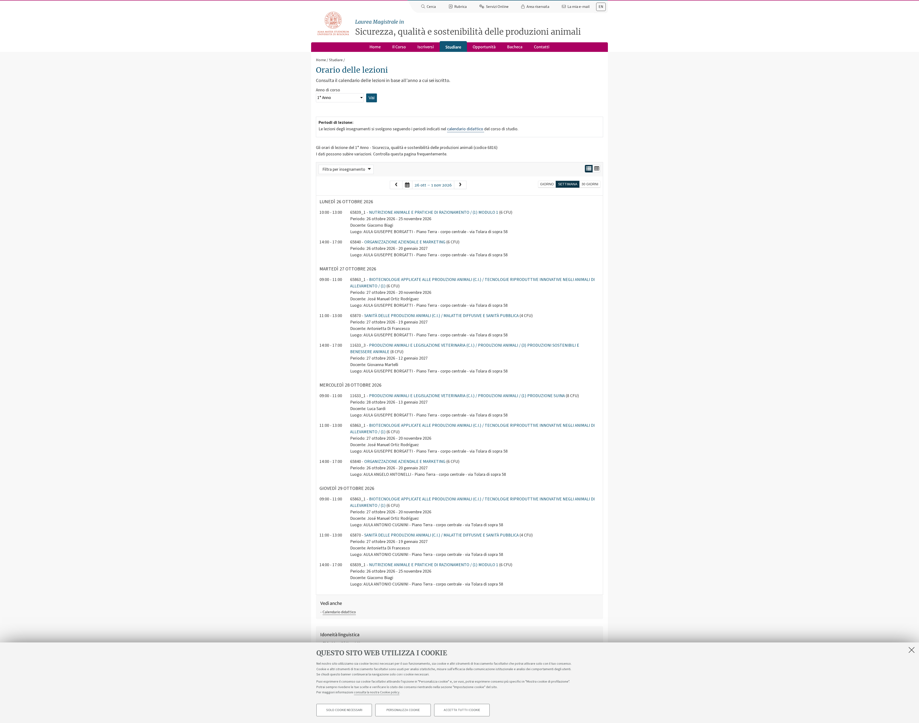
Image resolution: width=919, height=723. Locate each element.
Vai (372, 97)
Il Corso (399, 46)
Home (375, 46)
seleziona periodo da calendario (407, 185)
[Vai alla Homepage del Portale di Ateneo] (333, 24)
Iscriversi (425, 46)
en (601, 6)
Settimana (567, 184)
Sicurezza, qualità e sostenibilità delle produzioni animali (468, 28)
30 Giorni (590, 184)
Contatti (541, 46)
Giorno (547, 184)
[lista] (589, 169)
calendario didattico (465, 129)
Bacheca (514, 46)
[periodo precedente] (396, 185)
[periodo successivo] (460, 185)
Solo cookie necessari (344, 710)
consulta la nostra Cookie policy (376, 692)
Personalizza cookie (403, 710)
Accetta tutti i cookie (462, 710)
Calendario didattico (339, 612)
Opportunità (484, 46)
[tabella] (596, 169)
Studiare (453, 47)
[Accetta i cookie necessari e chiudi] (911, 650)
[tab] (601, 7)
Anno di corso (328, 90)
